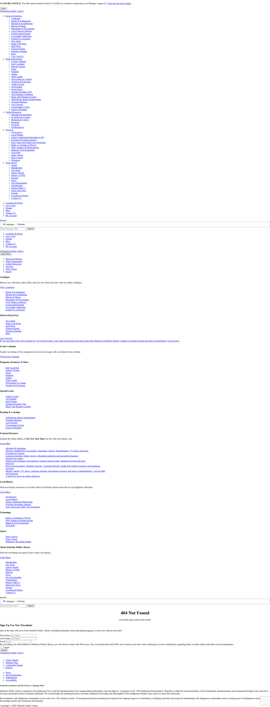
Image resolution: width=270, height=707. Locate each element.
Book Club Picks (18, 44)
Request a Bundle (19, 51)
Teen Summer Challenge (22, 94)
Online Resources (13, 112)
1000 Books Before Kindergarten (26, 99)
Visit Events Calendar (9, 356)
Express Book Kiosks (21, 33)
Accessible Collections (21, 36)
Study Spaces (17, 155)
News (13, 180)
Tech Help (16, 152)
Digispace (15, 160)
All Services (16, 132)
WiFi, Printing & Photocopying (25, 147)
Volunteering (17, 185)
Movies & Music (18, 26)
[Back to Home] (12, 11)
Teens (13, 69)
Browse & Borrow (14, 16)
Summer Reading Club (21, 92)
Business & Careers (20, 120)
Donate (14, 193)
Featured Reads (18, 49)
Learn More (5, 443)
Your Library (11, 163)
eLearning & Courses (20, 117)
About (14, 165)
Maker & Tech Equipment (22, 150)
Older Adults (17, 77)
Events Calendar (18, 61)
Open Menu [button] (6, 254)
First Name (5, 635)
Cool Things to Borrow (21, 31)
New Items (16, 41)
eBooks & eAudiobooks (22, 23)
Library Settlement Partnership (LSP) (27, 137)
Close (3, 8)
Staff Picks (16, 46)
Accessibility (11, 680)
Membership (16, 168)
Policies (9, 668)
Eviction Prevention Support (23, 140)
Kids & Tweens (18, 66)
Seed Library (17, 89)
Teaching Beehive (19, 102)
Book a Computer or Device (23, 145)
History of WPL (18, 175)
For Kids (15, 125)
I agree (6, 647)
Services (9, 130)
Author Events (17, 84)
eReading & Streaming (21, 114)
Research (15, 122)
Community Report (14, 665)
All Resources (17, 127)
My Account (11, 215)
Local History (17, 135)
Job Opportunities (19, 183)
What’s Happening (14, 59)
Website (21, 224)
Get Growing (17, 104)
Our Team (15, 170)
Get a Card (10, 205)
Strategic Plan (12, 662)
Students (15, 71)
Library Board (17, 173)
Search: (3, 220)
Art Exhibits (16, 87)
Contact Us (16, 198)
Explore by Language (21, 39)
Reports (14, 178)
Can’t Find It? (17, 56)
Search (30, 229)
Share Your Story (18, 190)
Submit (4, 650)
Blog (13, 54)
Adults (14, 74)
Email (2, 641)
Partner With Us (18, 188)
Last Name (5, 638)
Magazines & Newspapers (23, 28)
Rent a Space (17, 158)
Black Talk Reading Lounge (23, 97)
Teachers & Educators (21, 82)
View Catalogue (7, 287)
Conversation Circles (20, 107)
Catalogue (15, 18)
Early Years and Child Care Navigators (28, 142)
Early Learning (18, 64)
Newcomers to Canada (21, 79)
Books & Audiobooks (21, 21)
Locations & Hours (19, 195)
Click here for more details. (119, 3)
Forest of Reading (19, 109)
